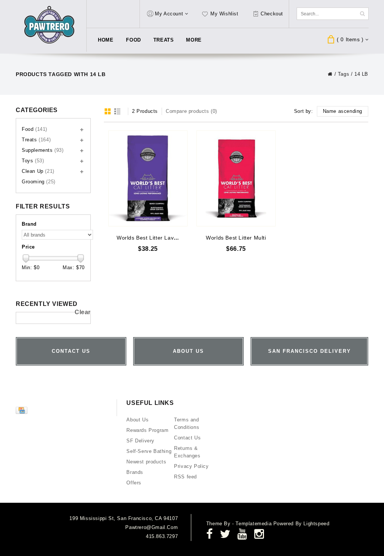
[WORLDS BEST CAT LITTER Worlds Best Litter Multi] (236, 178)
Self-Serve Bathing (148, 451)
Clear (83, 312)
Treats (163, 40)
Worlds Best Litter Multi (236, 238)
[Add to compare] (181, 147)
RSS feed (185, 477)
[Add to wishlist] (181, 136)
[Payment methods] (22, 412)
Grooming (39, 181)
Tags (343, 74)
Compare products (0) (191, 111)
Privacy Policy (191, 466)
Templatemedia (254, 523)
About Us (137, 420)
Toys (33, 160)
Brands (134, 472)
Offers (133, 483)
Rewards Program (147, 430)
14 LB (361, 74)
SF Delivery (140, 441)
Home (105, 40)
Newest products (146, 462)
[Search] (362, 13)
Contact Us (187, 438)
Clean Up (38, 171)
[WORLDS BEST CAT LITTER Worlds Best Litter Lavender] (148, 178)
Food (133, 40)
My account (169, 13)
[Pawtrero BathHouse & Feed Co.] (50, 25)
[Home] (330, 74)
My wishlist (224, 13)
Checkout (272, 13)
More (193, 40)
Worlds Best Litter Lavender (153, 238)
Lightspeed (316, 523)
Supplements (43, 150)
